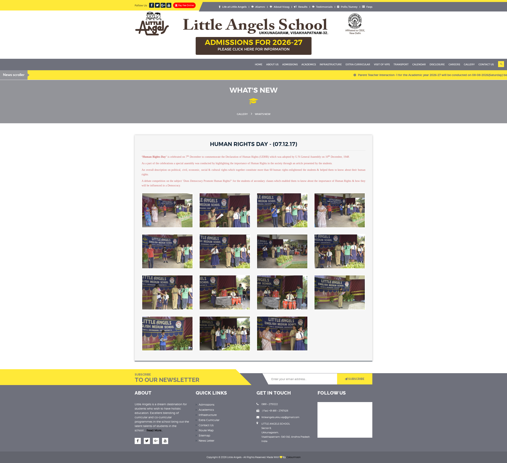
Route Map (206, 430)
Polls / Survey (348, 7)
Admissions (290, 64)
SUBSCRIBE (356, 378)
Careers (454, 64)
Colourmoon (293, 457)
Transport (401, 64)
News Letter (206, 440)
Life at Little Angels (234, 7)
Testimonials (324, 7)
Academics (308, 64)
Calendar (419, 64)
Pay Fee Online (186, 5)
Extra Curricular (358, 64)
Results (302, 7)
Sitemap (204, 435)
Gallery (469, 64)
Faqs (369, 7)
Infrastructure (331, 64)
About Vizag (281, 7)
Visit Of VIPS (382, 64)
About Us (272, 64)
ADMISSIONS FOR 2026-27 (253, 44)
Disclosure (437, 64)
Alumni (260, 7)
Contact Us (206, 425)
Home (258, 64)
